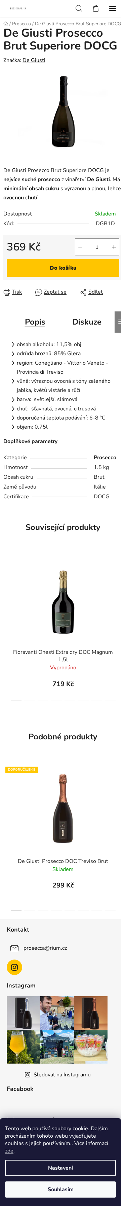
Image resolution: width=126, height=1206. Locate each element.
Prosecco (105, 457)
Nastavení (60, 1168)
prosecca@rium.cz (45, 947)
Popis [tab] (35, 321)
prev (7, 587)
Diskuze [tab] (86, 321)
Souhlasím (61, 1189)
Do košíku (63, 268)
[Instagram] (14, 967)
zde (9, 1150)
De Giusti (34, 60)
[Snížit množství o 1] (80, 247)
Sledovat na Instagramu (62, 1074)
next (119, 587)
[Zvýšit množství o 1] (114, 247)
